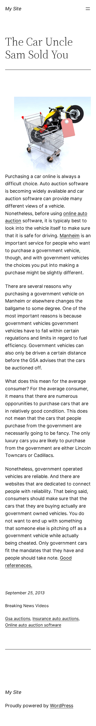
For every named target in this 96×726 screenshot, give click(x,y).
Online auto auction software (33, 624)
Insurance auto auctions (56, 618)
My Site (13, 8)
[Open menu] (88, 9)
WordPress (61, 705)
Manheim (70, 235)
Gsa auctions (17, 618)
